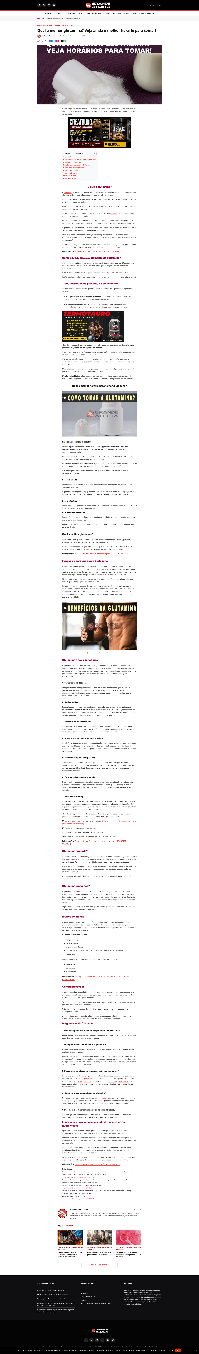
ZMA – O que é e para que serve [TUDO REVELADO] (97, 1164)
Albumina (112, 1081)
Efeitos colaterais (69, 176)
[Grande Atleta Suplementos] (99, 5)
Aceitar (178, 1350)
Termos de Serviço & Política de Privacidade (95, 1303)
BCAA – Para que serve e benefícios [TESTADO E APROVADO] (102, 554)
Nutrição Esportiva (94, 13)
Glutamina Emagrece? (71, 173)
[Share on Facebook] (50, 41)
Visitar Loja (49, 13)
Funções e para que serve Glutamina (76, 165)
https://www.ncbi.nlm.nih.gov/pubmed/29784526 (78, 1188)
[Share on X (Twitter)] (54, 41)
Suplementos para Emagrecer (143, 13)
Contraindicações (69, 178)
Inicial (82, 1290)
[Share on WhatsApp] (64, 41)
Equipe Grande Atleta (51, 36)
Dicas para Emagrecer (76, 13)
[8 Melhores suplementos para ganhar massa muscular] (99, 1237)
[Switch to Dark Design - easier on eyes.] (161, 13)
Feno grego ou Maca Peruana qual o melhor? (52, 1299)
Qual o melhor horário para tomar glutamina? (79, 160)
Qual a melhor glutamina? (72, 162)
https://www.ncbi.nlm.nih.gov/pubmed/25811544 (78, 1199)
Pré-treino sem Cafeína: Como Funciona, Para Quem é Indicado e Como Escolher (70, 1254)
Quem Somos (85, 1293)
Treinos (59, 13)
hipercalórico (88, 1079)
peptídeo (113, 213)
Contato (83, 1300)
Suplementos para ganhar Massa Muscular (55, 25)
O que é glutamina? (70, 157)
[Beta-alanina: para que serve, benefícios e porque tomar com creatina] (128, 1237)
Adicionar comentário (99, 1265)
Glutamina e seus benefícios (73, 168)
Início (38, 18)
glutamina (68, 192)
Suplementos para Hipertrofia (117, 13)
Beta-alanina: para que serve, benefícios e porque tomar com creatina (128, 1254)
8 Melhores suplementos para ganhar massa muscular (99, 1253)
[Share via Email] (61, 41)
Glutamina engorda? (70, 170)
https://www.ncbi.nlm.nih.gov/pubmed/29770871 (78, 1177)
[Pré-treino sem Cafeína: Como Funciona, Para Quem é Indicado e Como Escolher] (70, 1237)
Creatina (87, 1081)
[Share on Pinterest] (57, 41)
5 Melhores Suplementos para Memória (50, 1290)
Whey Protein (123, 1081)
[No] (196, 1350)
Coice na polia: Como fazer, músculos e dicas (52, 1294)
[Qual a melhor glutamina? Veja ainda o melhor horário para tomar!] (99, 74)
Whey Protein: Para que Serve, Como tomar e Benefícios (99, 251)
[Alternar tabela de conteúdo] (93, 154)
